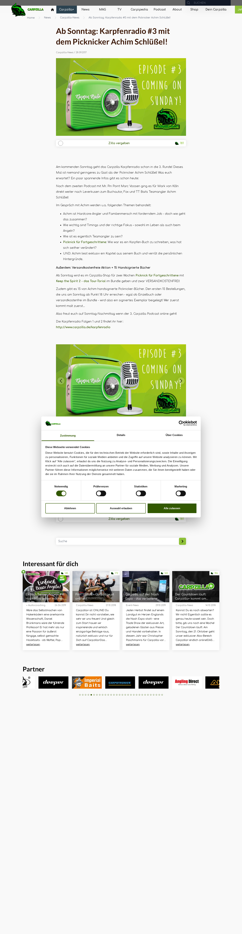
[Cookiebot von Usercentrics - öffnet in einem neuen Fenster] (181, 423)
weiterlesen (33, 644)
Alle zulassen (172, 508)
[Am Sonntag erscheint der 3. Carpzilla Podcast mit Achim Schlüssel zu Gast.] (121, 97)
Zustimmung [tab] (68, 435)
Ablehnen (70, 508)
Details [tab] (121, 435)
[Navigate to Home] (52, 10)
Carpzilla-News (69, 17)
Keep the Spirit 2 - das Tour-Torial (81, 281)
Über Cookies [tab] (174, 435)
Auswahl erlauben (121, 508)
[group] (27, 682)
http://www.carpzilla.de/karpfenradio (83, 327)
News (47, 17)
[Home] (52, 9)
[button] (60, 380)
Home (31, 17)
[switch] (101, 493)
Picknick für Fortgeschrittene (84, 242)
